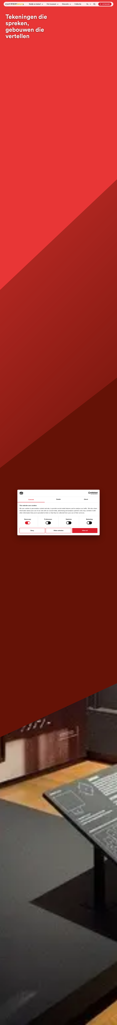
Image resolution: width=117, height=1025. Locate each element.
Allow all (85, 530)
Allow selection (59, 530)
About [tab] (86, 499)
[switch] (48, 522)
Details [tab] (58, 499)
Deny (32, 530)
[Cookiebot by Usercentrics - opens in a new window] (90, 493)
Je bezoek (106, 4)
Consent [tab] (31, 499)
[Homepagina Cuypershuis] (14, 4)
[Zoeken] (94, 4)
